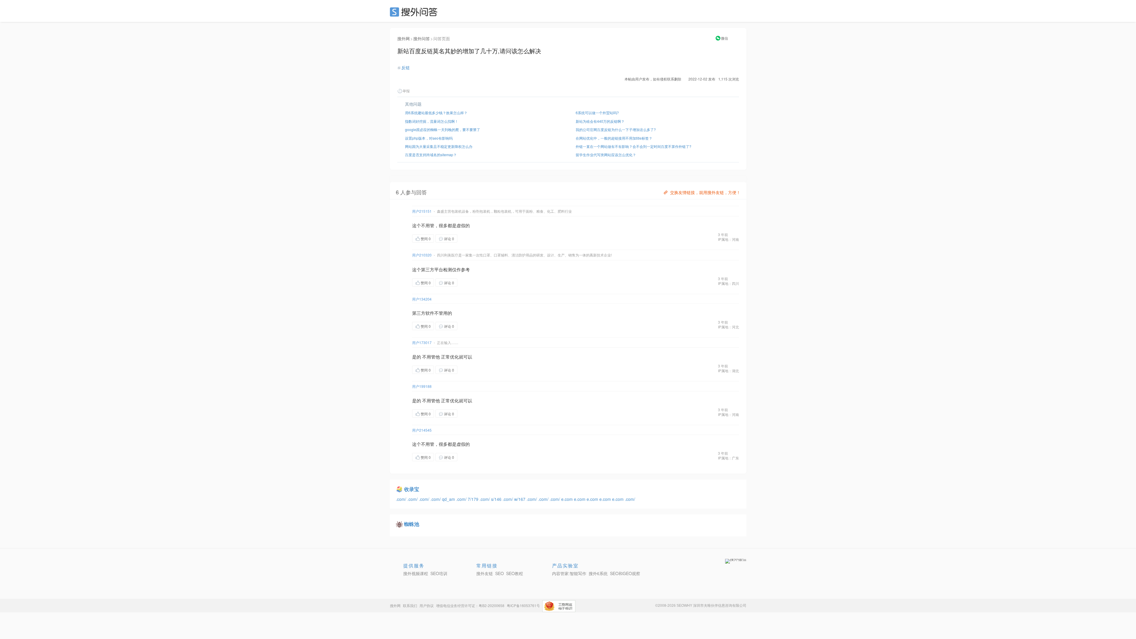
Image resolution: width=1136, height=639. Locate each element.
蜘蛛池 (411, 523)
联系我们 (410, 605)
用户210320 (422, 254)
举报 (406, 90)
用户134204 (422, 298)
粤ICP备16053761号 (523, 605)
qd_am (449, 499)
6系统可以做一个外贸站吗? (597, 112)
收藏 (469, 238)
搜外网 (403, 38)
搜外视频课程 (415, 573)
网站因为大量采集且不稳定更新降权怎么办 (438, 146)
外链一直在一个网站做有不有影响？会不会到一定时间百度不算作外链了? (633, 146)
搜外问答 (421, 38)
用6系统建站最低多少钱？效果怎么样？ (436, 112)
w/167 (520, 499)
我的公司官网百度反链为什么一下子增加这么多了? (616, 129)
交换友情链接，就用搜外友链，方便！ (705, 192)
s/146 (497, 499)
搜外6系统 (598, 573)
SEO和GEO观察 (625, 573)
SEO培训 (438, 573)
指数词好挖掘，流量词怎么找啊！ (431, 121)
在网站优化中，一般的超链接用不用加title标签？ (614, 138)
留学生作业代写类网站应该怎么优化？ (606, 154)
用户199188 (422, 386)
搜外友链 (484, 573)
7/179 (474, 499)
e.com (567, 499)
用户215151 (422, 211)
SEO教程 (514, 573)
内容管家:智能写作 (569, 573)
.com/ (401, 499)
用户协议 (426, 605)
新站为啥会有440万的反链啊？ (600, 121)
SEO (415, 12)
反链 (405, 67)
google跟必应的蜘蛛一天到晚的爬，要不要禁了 (442, 129)
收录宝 (411, 489)
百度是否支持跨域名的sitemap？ (431, 154)
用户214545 (422, 430)
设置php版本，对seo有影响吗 (429, 138)
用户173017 (422, 342)
